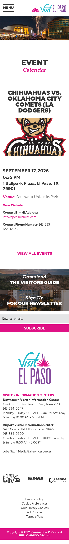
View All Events (34, 253)
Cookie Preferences (34, 503)
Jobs (6, 451)
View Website (13, 205)
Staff (13, 451)
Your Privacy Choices (35, 508)
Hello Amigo (29, 535)
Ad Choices (34, 512)
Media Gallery (27, 451)
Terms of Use (34, 517)
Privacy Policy (34, 499)
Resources (45, 451)
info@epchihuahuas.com (19, 217)
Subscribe (34, 328)
